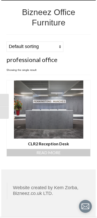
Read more (48, 152)
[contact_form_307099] (85, 206)
